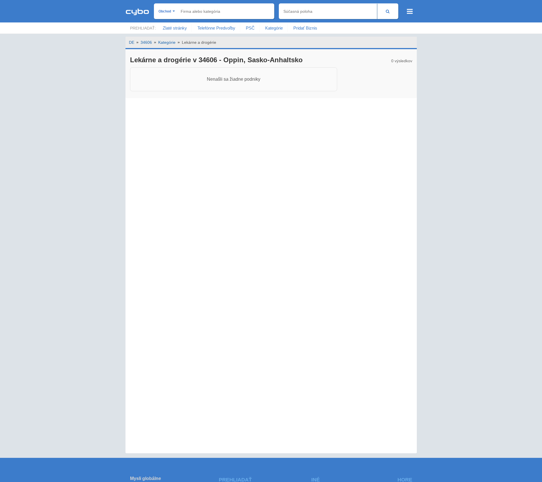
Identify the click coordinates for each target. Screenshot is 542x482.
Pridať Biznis (305, 28)
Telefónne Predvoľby (216, 28)
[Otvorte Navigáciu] (410, 11)
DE (131, 42)
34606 (146, 42)
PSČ (250, 28)
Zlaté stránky (175, 28)
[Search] (387, 11)
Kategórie (274, 28)
